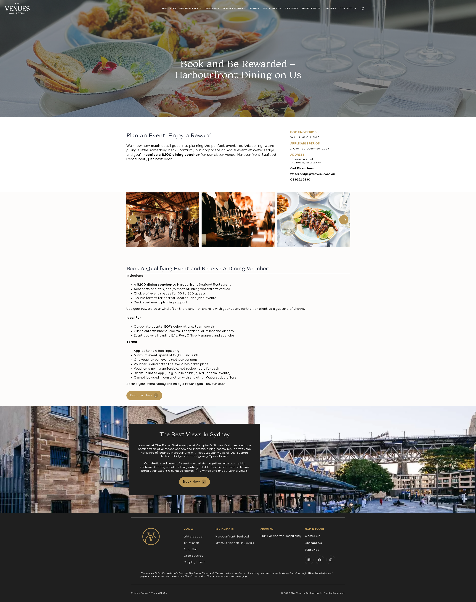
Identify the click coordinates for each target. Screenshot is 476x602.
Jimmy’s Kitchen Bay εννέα (235, 543)
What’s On (169, 8)
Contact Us (348, 8)
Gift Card (291, 8)
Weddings (212, 8)
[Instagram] (330, 560)
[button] (362, 8)
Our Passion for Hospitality (280, 536)
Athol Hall (190, 549)
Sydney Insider (311, 8)
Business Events (190, 8)
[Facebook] (320, 560)
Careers (330, 8)
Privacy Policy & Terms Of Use (149, 593)
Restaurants (272, 8)
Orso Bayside (194, 556)
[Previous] (132, 219)
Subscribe (312, 550)
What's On (312, 536)
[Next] (343, 219)
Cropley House (195, 562)
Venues (254, 8)
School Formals (234, 8)
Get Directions (302, 168)
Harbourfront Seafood (232, 536)
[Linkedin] (309, 560)
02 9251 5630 (300, 179)
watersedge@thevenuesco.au (312, 174)
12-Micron (191, 543)
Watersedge (193, 536)
